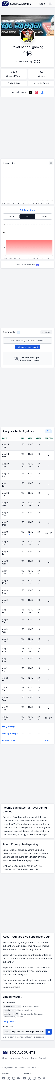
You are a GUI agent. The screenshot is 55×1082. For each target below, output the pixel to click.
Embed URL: (8, 1026)
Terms (34, 1058)
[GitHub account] (39, 1078)
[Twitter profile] (8, 1078)
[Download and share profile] (42, 92)
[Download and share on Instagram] (36, 92)
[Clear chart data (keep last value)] (51, 163)
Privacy (25, 1058)
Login (42, 3)
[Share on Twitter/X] (30, 92)
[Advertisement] (27, 126)
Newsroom (15, 1058)
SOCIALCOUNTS (31, 1068)
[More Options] (36, 3)
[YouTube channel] (3, 1078)
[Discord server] (18, 1078)
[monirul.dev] (44, 1078)
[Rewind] (12, 92)
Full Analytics (26, 210)
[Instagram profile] (13, 1078)
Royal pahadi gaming (27, 47)
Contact (42, 1058)
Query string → (9, 1021)
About (5, 1058)
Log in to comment (29, 347)
